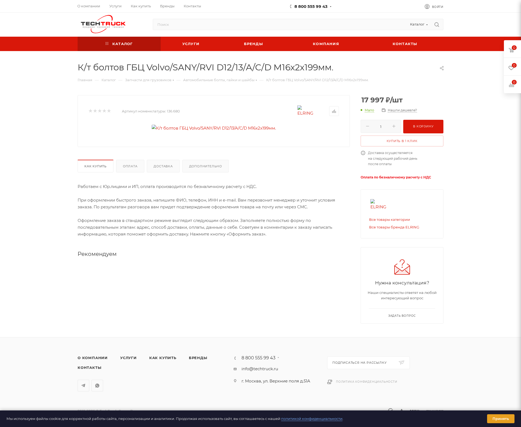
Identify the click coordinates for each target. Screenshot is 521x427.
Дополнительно (205, 166)
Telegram (83, 385)
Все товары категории (389, 219)
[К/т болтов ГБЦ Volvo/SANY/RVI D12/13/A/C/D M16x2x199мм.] (213, 128)
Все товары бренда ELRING (394, 227)
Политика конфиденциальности (366, 382)
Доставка (163, 166)
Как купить (95, 166)
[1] (90, 111)
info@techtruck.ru (260, 368)
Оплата (130, 166)
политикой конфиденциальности (311, 418)
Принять (501, 418)
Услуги (128, 358)
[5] (108, 111)
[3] (99, 111)
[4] (104, 111)
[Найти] (436, 24)
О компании (93, 358)
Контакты (89, 367)
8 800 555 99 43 (311, 6)
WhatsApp (97, 385)
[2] (95, 111)
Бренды (198, 358)
